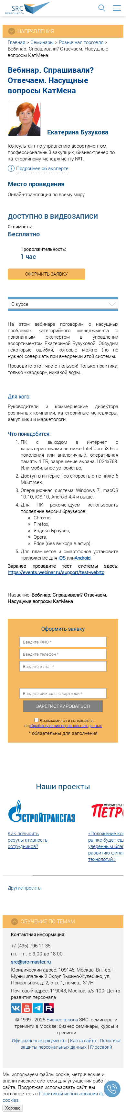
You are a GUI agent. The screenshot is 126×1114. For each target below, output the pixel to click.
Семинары (42, 42)
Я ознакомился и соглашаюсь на (63, 723)
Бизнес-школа (62, 1019)
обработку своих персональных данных (65, 725)
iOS (62, 557)
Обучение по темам (48, 921)
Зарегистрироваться (63, 706)
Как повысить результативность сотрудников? (27, 839)
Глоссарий (101, 1047)
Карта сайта (83, 1040)
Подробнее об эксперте (42, 168)
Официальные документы (39, 1040)
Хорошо (12, 1108)
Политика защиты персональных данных (71, 1043)
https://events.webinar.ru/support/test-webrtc (56, 572)
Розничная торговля (81, 42)
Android (82, 557)
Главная (16, 42)
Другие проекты (25, 888)
